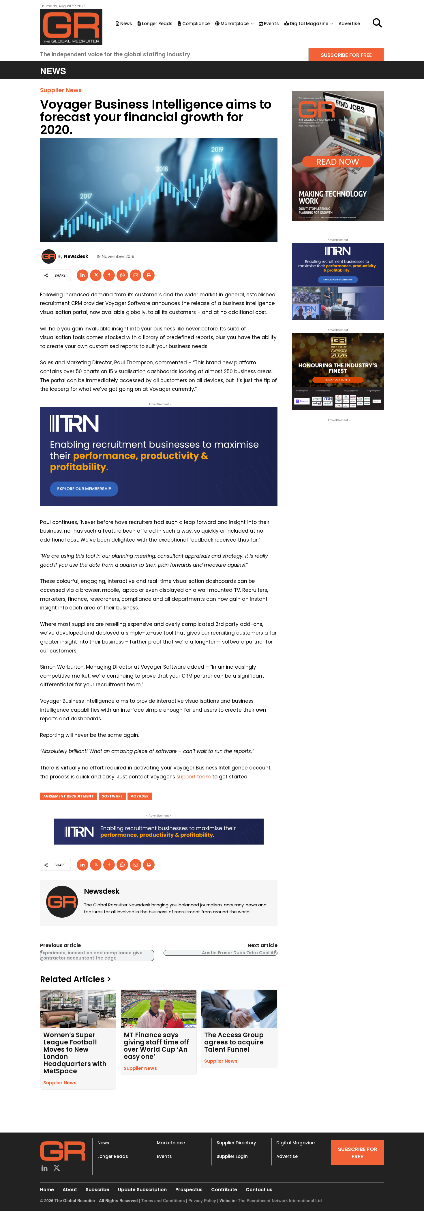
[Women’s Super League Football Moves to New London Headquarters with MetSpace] (78, 1009)
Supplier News (61, 90)
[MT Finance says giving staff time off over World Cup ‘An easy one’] (158, 1009)
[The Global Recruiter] (71, 27)
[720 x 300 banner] (158, 456)
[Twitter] (57, 1169)
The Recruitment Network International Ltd (280, 1200)
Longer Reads (112, 1156)
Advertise (287, 1156)
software (112, 796)
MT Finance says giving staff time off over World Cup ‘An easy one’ (156, 1046)
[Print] (149, 275)
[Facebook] (109, 275)
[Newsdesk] (50, 256)
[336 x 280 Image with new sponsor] (338, 371)
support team (194, 776)
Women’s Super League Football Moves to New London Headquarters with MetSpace (74, 1053)
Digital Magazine (295, 1143)
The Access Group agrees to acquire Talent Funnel (234, 1042)
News (103, 1143)
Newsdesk (76, 256)
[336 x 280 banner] (338, 281)
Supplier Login (232, 1156)
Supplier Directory (236, 1143)
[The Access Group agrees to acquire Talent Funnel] (239, 1009)
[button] (377, 22)
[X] (96, 275)
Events (164, 1156)
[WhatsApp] (122, 275)
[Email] (135, 275)
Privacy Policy (202, 1200)
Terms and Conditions (163, 1200)
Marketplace (171, 1143)
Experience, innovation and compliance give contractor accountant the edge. (91, 955)
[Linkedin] (82, 275)
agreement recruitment (68, 796)
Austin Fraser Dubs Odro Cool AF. (239, 953)
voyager (140, 796)
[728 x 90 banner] (159, 832)
